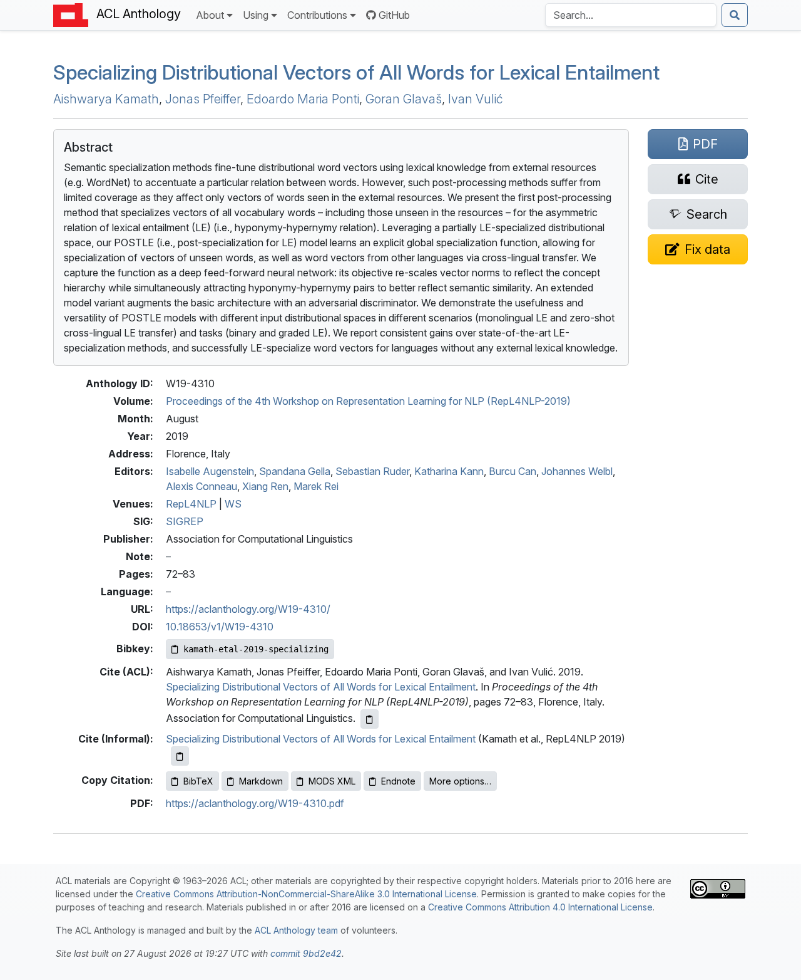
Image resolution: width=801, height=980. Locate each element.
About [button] (210, 15)
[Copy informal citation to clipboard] (180, 756)
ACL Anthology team (296, 930)
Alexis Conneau (201, 486)
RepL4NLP (191, 504)
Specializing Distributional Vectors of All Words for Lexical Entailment (356, 72)
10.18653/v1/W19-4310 (219, 626)
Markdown (261, 781)
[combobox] (631, 15)
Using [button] (255, 15)
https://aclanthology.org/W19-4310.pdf (255, 803)
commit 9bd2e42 (306, 953)
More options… (460, 781)
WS (233, 504)
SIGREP (184, 521)
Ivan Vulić (475, 99)
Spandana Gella (294, 471)
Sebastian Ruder (372, 471)
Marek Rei (316, 486)
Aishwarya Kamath (106, 99)
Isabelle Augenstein (210, 471)
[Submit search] (735, 15)
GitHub (394, 15)
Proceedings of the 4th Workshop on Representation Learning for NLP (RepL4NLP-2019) (368, 401)
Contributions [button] (317, 15)
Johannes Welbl (577, 471)
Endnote (398, 781)
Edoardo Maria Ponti (303, 99)
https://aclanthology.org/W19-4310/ (248, 609)
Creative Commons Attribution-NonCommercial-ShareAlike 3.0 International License (306, 894)
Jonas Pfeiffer (202, 99)
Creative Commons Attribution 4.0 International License (540, 907)
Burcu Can (512, 471)
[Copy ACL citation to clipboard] (369, 719)
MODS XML (332, 781)
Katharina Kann (449, 471)
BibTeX (198, 781)
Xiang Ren (265, 486)
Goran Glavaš (403, 99)
